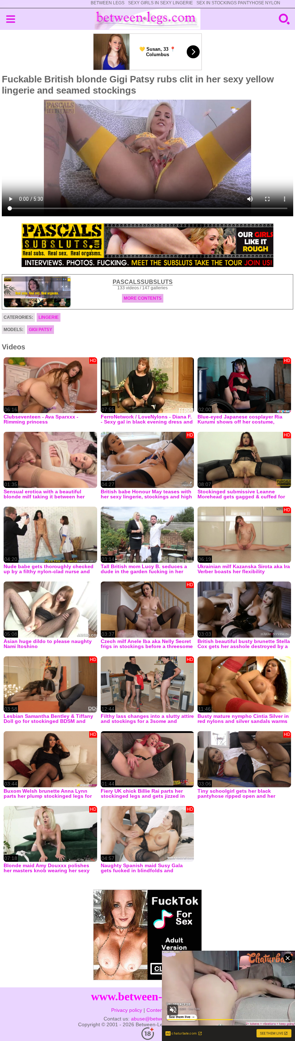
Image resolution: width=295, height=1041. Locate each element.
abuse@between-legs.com (161, 1019)
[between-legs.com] (148, 19)
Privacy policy (126, 1010)
